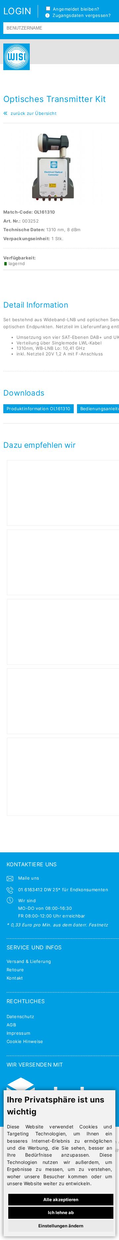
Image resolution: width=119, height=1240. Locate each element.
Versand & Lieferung (29, 961)
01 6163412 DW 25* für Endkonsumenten (63, 889)
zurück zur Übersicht (32, 113)
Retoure (15, 969)
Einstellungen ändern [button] (60, 1225)
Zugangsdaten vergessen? (80, 15)
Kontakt (15, 978)
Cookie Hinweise (25, 1041)
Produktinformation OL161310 (38, 408)
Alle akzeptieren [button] (60, 1199)
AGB (11, 1024)
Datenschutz (20, 1016)
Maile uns (28, 878)
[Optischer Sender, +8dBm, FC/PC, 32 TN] (52, 203)
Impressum (18, 1033)
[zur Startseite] (15, 57)
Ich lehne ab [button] (61, 1212)
